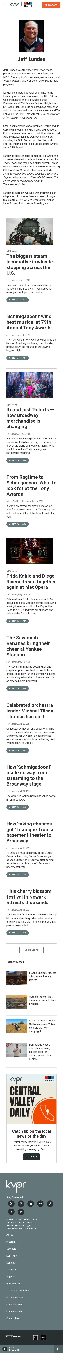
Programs (11, 1242)
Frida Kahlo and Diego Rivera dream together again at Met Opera (31, 581)
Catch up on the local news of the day (31, 1134)
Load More (32, 949)
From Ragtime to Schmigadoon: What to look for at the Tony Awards (31, 485)
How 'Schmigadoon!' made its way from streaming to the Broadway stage (28, 775)
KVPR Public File (14, 1311)
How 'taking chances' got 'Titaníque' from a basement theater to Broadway (29, 832)
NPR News (11, 251)
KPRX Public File (14, 1304)
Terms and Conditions (17, 1290)
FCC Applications (15, 1297)
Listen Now (31, 1156)
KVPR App (11, 1256)
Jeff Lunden (11, 280)
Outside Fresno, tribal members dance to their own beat (42, 1000)
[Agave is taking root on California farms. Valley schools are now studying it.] (16, 1026)
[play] (5, 1349)
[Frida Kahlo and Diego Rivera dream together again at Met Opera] (29, 551)
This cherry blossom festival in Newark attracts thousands (29, 896)
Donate (52, 4)
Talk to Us (11, 1270)
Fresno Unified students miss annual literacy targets (42, 976)
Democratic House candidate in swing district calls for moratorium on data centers (40, 1052)
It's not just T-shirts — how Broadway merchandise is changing (30, 418)
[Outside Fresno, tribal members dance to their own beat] (16, 1002)
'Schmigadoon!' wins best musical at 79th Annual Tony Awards (29, 322)
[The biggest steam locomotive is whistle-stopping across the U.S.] (29, 231)
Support (10, 1277)
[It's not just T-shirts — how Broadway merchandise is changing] (29, 385)
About (9, 1235)
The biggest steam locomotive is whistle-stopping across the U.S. (30, 264)
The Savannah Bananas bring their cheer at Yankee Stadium (28, 646)
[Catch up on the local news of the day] (31, 1099)
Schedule (11, 1249)
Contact (10, 1263)
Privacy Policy (13, 1283)
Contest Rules (13, 1318)
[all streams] (58, 1349)
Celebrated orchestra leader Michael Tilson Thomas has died (29, 710)
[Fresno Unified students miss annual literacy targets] (16, 978)
